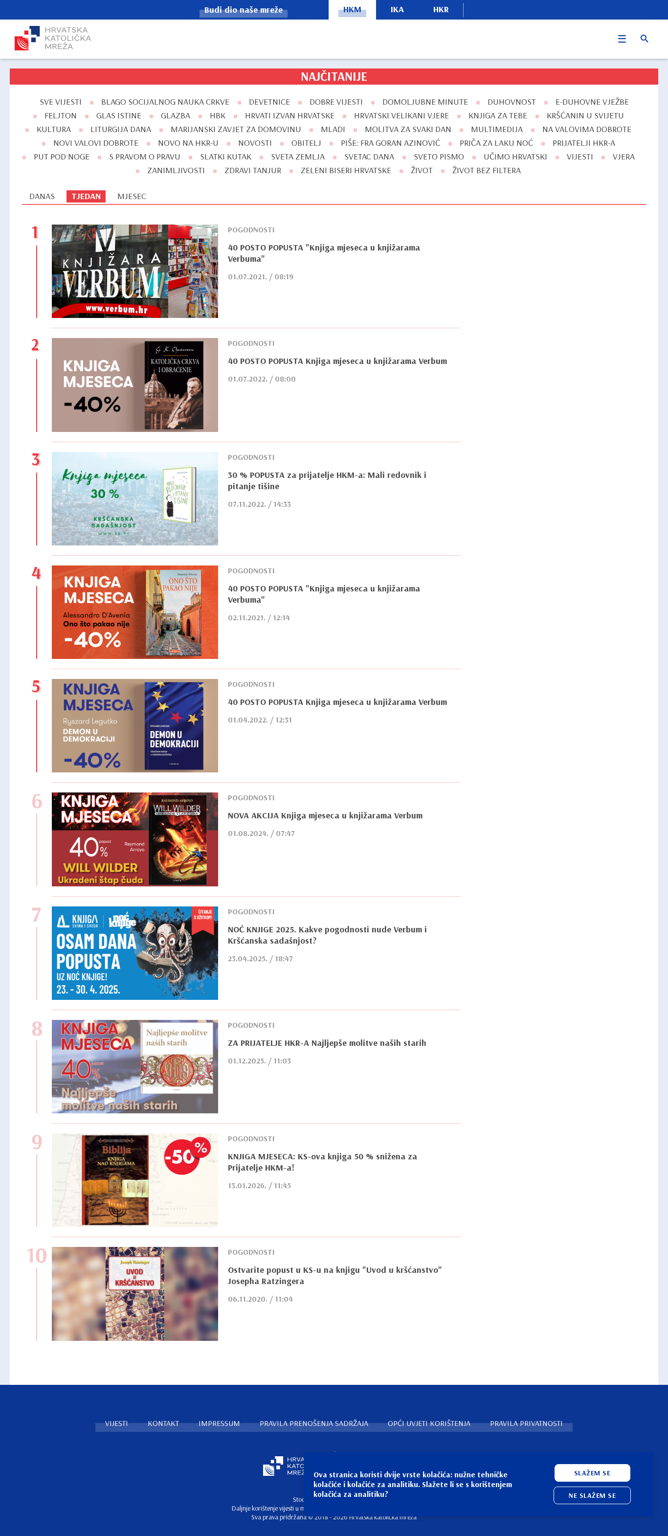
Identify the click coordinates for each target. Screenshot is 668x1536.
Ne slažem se (592, 1495)
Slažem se (592, 1472)
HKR (441, 9)
